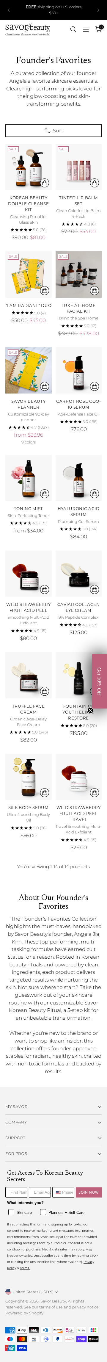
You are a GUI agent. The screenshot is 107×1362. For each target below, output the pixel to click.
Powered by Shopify (24, 1313)
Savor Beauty (53, 1301)
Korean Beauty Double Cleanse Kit (28, 203)
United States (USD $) (33, 1291)
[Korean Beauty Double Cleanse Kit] (28, 167)
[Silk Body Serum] (28, 777)
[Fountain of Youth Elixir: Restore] (79, 675)
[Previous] (8, 10)
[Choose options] (44, 183)
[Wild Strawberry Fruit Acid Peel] (28, 574)
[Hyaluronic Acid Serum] (79, 478)
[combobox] (56, 1192)
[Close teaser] (90, 710)
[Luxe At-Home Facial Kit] (79, 274)
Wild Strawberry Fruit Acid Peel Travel (78, 813)
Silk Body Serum (28, 807)
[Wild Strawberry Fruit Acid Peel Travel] (79, 777)
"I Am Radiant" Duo (28, 305)
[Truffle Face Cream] (28, 675)
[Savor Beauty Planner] (28, 370)
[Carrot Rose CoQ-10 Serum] (79, 370)
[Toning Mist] (28, 478)
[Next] (98, 10)
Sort (58, 130)
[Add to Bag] (94, 183)
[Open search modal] (73, 29)
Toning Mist (28, 508)
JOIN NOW (89, 1192)
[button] (99, 681)
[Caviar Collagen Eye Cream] (79, 574)
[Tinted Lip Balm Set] (79, 167)
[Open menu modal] (86, 29)
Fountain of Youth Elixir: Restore (78, 711)
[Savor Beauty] (27, 29)
